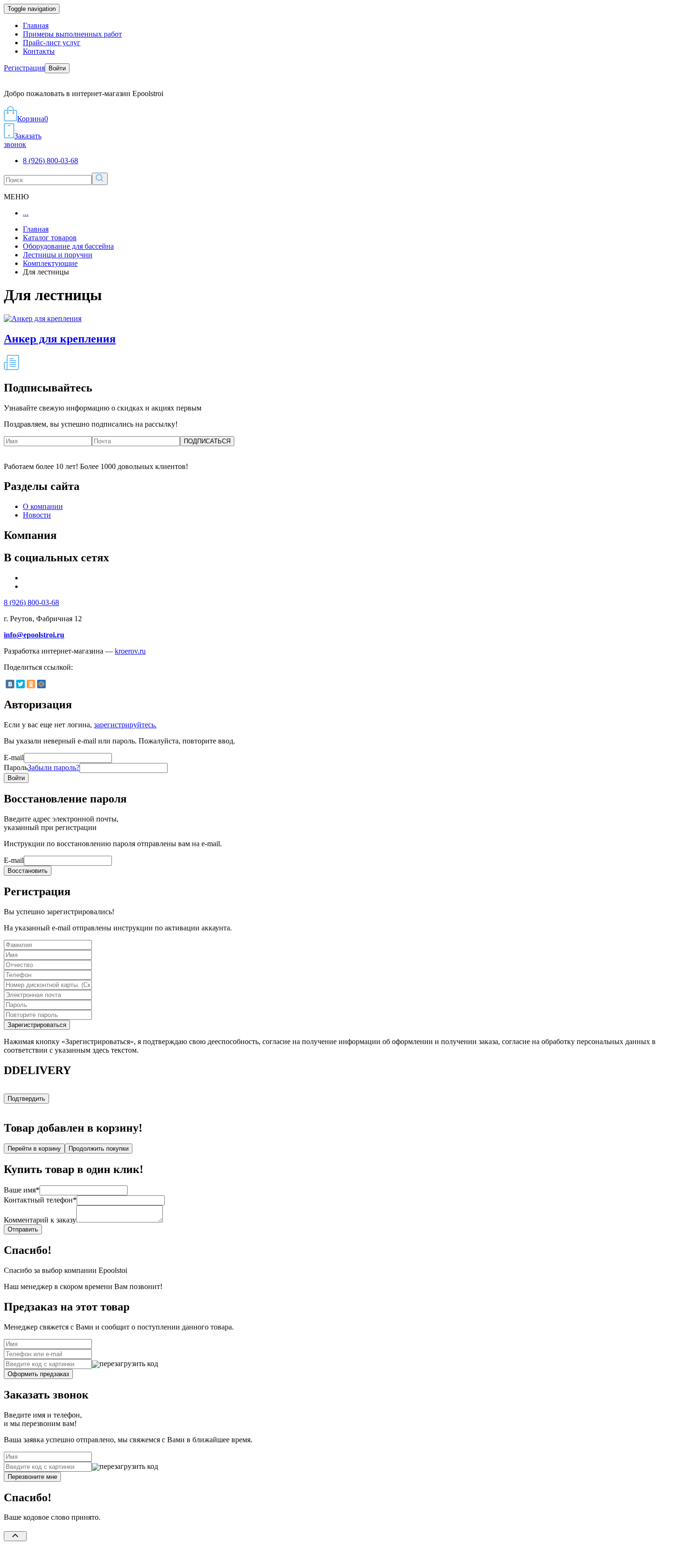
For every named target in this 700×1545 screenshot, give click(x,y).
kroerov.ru (130, 651)
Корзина (32, 119)
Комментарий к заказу (40, 1220)
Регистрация (24, 68)
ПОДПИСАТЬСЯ (207, 441)
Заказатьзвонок (22, 140)
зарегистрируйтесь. (125, 725)
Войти (57, 68)
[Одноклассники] (31, 684)
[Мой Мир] (41, 684)
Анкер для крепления (60, 338)
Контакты (39, 51)
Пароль (42, 767)
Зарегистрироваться (37, 1024)
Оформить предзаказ (38, 1374)
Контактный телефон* (40, 1200)
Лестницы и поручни (57, 255)
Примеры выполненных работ (72, 34)
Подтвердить (26, 1098)
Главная (36, 25)
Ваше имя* (22, 1190)
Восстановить (28, 870)
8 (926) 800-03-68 (50, 160)
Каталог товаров (50, 238)
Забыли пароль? (54, 767)
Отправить (23, 1229)
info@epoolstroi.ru (34, 635)
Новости (37, 515)
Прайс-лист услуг (51, 43)
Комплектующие (50, 263)
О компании (43, 506)
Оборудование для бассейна (68, 246)
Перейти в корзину (34, 1148)
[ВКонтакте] (10, 684)
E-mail (14, 757)
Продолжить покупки (99, 1148)
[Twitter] (20, 684)
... (26, 213)
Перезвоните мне (32, 1476)
